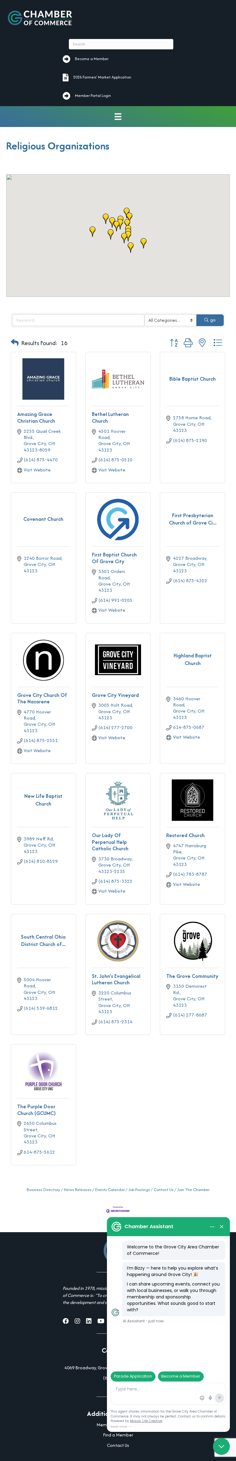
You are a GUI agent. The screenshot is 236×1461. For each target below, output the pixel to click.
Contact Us (164, 1190)
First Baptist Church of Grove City (114, 558)
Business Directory (43, 1190)
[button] (116, 226)
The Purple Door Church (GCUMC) (36, 1110)
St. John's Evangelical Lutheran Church (116, 979)
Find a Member (118, 1435)
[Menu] (118, 117)
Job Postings (139, 1190)
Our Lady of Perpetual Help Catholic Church (110, 842)
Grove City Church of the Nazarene (42, 698)
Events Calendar (110, 1190)
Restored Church (185, 835)
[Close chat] (221, 1446)
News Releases (78, 1190)
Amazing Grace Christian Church (36, 417)
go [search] (213, 319)
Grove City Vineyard (115, 695)
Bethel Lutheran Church (110, 417)
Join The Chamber (193, 1190)
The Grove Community (192, 976)
